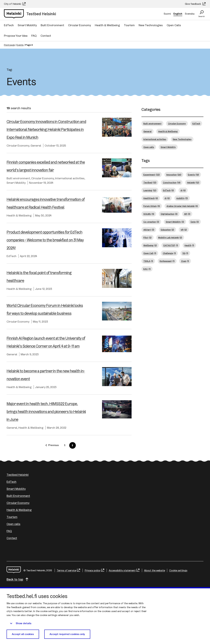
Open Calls (174, 25)
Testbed (149, 182)
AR (187, 213)
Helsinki (193, 182)
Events (20, 44)
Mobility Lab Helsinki (170, 237)
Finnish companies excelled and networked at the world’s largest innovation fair (46, 166)
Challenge (169, 253)
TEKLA (148, 261)
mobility (182, 198)
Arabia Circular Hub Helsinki (182, 206)
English (177, 13)
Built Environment (52, 25)
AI (183, 190)
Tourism (129, 25)
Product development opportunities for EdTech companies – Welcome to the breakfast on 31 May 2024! (45, 240)
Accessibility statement (122, 570)
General (36, 145)
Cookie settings (178, 570)
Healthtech (150, 198)
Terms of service (66, 570)
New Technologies (151, 25)
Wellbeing (150, 245)
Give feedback (193, 4)
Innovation (173, 174)
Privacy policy (92, 570)
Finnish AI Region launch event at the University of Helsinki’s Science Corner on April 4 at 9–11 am (46, 342)
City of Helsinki (13, 4)
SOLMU (148, 213)
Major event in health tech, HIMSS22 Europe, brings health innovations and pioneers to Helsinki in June (46, 411)
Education (167, 229)
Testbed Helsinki (18, 474)
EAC (147, 268)
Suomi (167, 13)
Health (189, 245)
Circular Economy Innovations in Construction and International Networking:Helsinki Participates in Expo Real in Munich (46, 129)
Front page (9, 44)
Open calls (148, 147)
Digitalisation (169, 213)
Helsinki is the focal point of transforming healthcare (39, 276)
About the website (154, 570)
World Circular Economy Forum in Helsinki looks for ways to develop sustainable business (45, 309)
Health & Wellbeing (107, 25)
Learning (149, 190)
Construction (171, 182)
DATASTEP (170, 245)
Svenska (189, 13)
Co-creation (151, 221)
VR (184, 229)
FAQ (34, 35)
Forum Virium (151, 206)
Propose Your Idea (15, 35)
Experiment (151, 174)
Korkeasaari (167, 261)
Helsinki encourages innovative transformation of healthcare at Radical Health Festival (46, 203)
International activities (69, 178)
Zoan (185, 261)
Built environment (18, 178)
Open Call (149, 253)
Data (195, 221)
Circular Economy (79, 25)
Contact (46, 35)
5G (185, 253)
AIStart (148, 229)
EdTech (9, 25)
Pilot (147, 237)
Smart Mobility (27, 25)
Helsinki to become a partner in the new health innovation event (46, 374)
